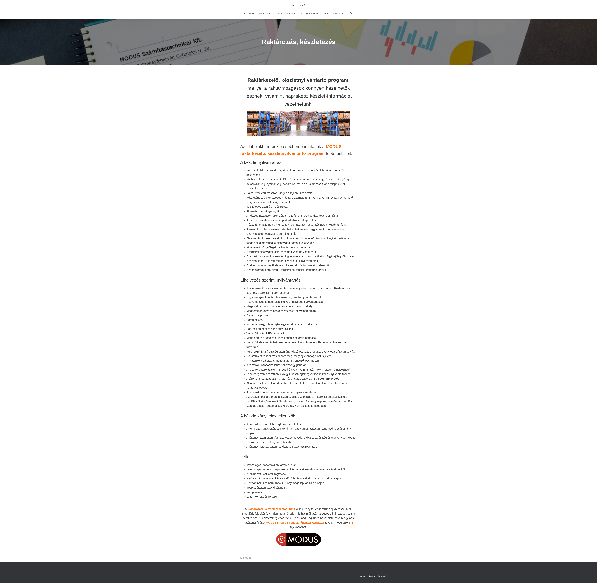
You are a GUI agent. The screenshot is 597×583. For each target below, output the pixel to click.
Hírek (326, 13)
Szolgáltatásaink (309, 13)
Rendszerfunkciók (285, 13)
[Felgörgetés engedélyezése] (591, 577)
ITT (351, 522)
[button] (269, 13)
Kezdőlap (249, 13)
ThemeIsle (382, 576)
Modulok (264, 13)
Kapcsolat (338, 13)
